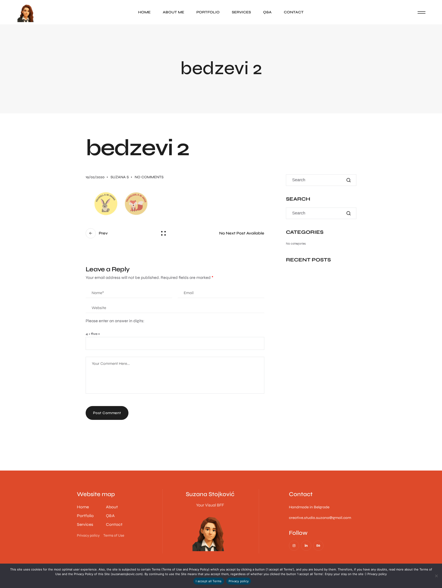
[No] (436, 575)
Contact (294, 12)
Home (144, 12)
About (112, 506)
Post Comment (107, 413)
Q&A (267, 12)
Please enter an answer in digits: (115, 320)
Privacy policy (377, 574)
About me (173, 12)
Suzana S (119, 177)
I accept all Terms (209, 581)
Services (241, 12)
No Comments (149, 177)
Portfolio (208, 12)
